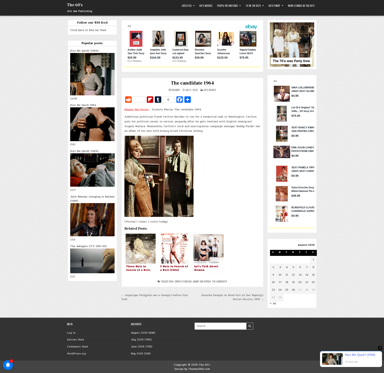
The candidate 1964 (192, 83)
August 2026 (139, 333)
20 (300, 282)
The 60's (75, 5)
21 (306, 282)
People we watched (227, 6)
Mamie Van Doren (136, 109)
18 (286, 282)
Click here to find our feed (88, 30)
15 (313, 275)
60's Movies (210, 90)
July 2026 (137, 340)
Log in (71, 333)
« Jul (273, 303)
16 (273, 282)
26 (293, 290)
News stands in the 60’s (301, 6)
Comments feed (77, 347)
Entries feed (75, 340)
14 (306, 275)
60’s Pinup (274, 6)
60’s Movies (205, 6)
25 (286, 290)
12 (293, 275)
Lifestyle (187, 6)
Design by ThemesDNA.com (192, 369)
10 (280, 275)
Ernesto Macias (183, 281)
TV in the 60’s (253, 6)
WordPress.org (76, 354)
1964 (171, 281)
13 (300, 275)
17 (280, 282)
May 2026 (137, 354)
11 (287, 275)
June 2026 (137, 347)
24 (280, 290)
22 (313, 282)
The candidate (219, 281)
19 (293, 282)
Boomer (176, 90)
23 (273, 290)
